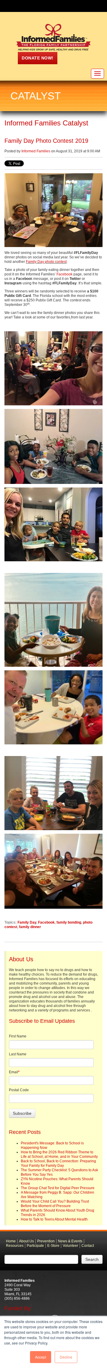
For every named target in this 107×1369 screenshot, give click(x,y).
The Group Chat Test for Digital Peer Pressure (58, 1188)
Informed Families (35, 151)
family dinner (30, 927)
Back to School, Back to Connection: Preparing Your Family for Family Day (58, 1163)
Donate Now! (38, 58)
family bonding (68, 922)
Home (11, 1241)
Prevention (46, 1241)
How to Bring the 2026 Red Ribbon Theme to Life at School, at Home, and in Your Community (59, 1154)
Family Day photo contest (46, 262)
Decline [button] (66, 1356)
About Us (26, 1241)
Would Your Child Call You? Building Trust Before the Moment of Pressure (55, 1203)
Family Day (27, 922)
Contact (87, 1246)
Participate (35, 1246)
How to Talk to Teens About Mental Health (54, 1219)
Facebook (64, 274)
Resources (14, 1246)
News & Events (70, 1241)
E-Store (53, 1246)
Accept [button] (40, 1356)
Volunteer (70, 1246)
